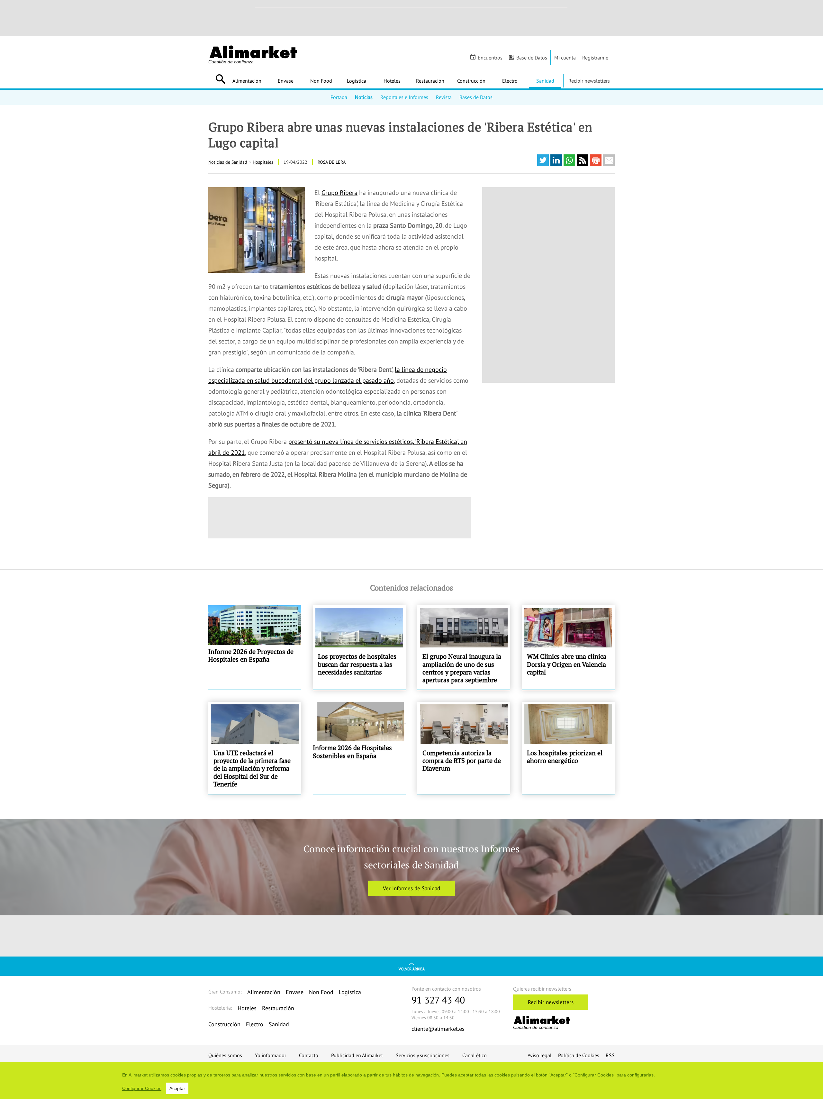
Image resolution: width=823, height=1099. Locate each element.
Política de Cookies (578, 1055)
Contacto (308, 1055)
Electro (510, 81)
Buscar (220, 79)
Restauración (430, 81)
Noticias (364, 97)
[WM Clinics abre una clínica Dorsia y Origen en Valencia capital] (568, 647)
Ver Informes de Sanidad (411, 888)
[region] (411, 1080)
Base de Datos (531, 57)
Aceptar (177, 1088)
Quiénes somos (225, 1055)
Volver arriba (412, 968)
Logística (356, 81)
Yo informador (270, 1055)
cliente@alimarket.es (438, 1028)
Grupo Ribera (339, 192)
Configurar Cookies (141, 1088)
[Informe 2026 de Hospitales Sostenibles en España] (359, 748)
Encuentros (490, 57)
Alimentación (246, 81)
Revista (444, 97)
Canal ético (474, 1055)
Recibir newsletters (589, 81)
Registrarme (595, 57)
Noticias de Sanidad (227, 162)
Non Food (321, 81)
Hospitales (263, 162)
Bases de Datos (476, 97)
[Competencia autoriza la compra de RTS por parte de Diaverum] (463, 748)
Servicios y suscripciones (422, 1055)
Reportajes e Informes (404, 97)
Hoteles (392, 81)
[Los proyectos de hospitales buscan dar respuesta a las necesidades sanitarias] (359, 647)
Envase (286, 81)
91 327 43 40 (438, 1000)
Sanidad (545, 81)
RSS (610, 1055)
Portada (338, 97)
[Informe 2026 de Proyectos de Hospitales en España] (254, 647)
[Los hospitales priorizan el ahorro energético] (568, 748)
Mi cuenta (565, 57)
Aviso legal (540, 1055)
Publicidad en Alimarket (357, 1055)
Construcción (471, 81)
